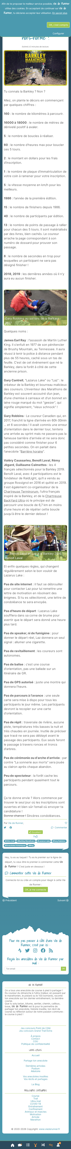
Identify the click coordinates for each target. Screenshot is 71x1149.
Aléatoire (35, 1071)
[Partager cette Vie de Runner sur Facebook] (11, 827)
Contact (35, 1038)
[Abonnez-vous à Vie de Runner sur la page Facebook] (45, 951)
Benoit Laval (13, 558)
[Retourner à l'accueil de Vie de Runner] (12, 1145)
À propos (35, 1036)
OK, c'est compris (58, 24)
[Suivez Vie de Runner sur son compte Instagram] (37, 951)
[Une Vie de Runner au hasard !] (43, 1145)
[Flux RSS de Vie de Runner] (51, 951)
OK (63, 968)
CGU (35, 1041)
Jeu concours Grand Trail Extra (35, 1030)
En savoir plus (59, 13)
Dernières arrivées (35, 1065)
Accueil (35, 1055)
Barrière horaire (32, 451)
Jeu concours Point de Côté (36, 1028)
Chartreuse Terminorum (21, 491)
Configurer (58, 33)
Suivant (61, 900)
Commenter (60, 827)
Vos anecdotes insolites (35, 1076)
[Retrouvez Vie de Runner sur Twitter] (29, 951)
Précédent (11, 900)
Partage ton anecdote (35, 1060)
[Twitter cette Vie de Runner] (5, 827)
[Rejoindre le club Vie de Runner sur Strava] (21, 951)
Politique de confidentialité (35, 1043)
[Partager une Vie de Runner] (20, 1145)
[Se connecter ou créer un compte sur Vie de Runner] (58, 1145)
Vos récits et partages (35, 1079)
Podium (36, 1068)
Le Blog (36, 1084)
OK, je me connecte (35, 889)
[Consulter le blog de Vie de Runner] (51, 1145)
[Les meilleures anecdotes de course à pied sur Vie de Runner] (35, 1145)
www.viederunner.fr (49, 1129)
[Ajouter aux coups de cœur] (66, 823)
